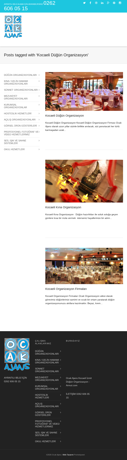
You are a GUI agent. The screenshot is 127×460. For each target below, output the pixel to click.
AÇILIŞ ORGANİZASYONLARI (20, 119)
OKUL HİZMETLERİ (14, 149)
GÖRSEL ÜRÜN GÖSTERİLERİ (20, 125)
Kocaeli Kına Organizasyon (63, 207)
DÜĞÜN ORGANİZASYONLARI (20, 75)
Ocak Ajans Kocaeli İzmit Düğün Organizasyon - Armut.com (79, 382)
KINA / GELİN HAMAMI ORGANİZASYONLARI (16, 82)
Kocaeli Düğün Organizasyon (64, 115)
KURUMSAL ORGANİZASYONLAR (15, 106)
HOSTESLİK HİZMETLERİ (17, 113)
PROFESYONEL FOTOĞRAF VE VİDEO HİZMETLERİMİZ (21, 133)
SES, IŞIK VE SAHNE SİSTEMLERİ (15, 142)
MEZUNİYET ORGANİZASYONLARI (16, 97)
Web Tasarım (68, 455)
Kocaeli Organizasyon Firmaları (66, 289)
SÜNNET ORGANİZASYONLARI (21, 90)
